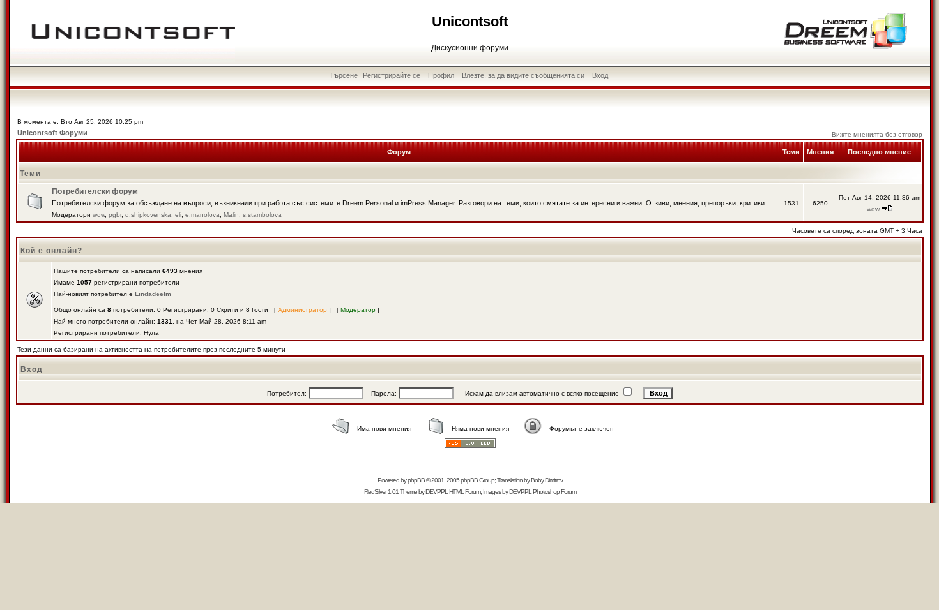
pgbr (115, 214)
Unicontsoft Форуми (52, 133)
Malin (231, 214)
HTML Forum (464, 491)
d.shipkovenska (148, 214)
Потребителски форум (95, 191)
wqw (99, 214)
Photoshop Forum (554, 491)
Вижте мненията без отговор (877, 134)
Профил (441, 75)
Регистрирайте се (391, 75)
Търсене (344, 75)
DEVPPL (436, 491)
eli (178, 214)
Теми (30, 173)
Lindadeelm (153, 293)
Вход (600, 75)
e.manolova (202, 214)
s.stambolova (262, 214)
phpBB (416, 480)
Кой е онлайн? (51, 250)
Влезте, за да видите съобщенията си (523, 75)
